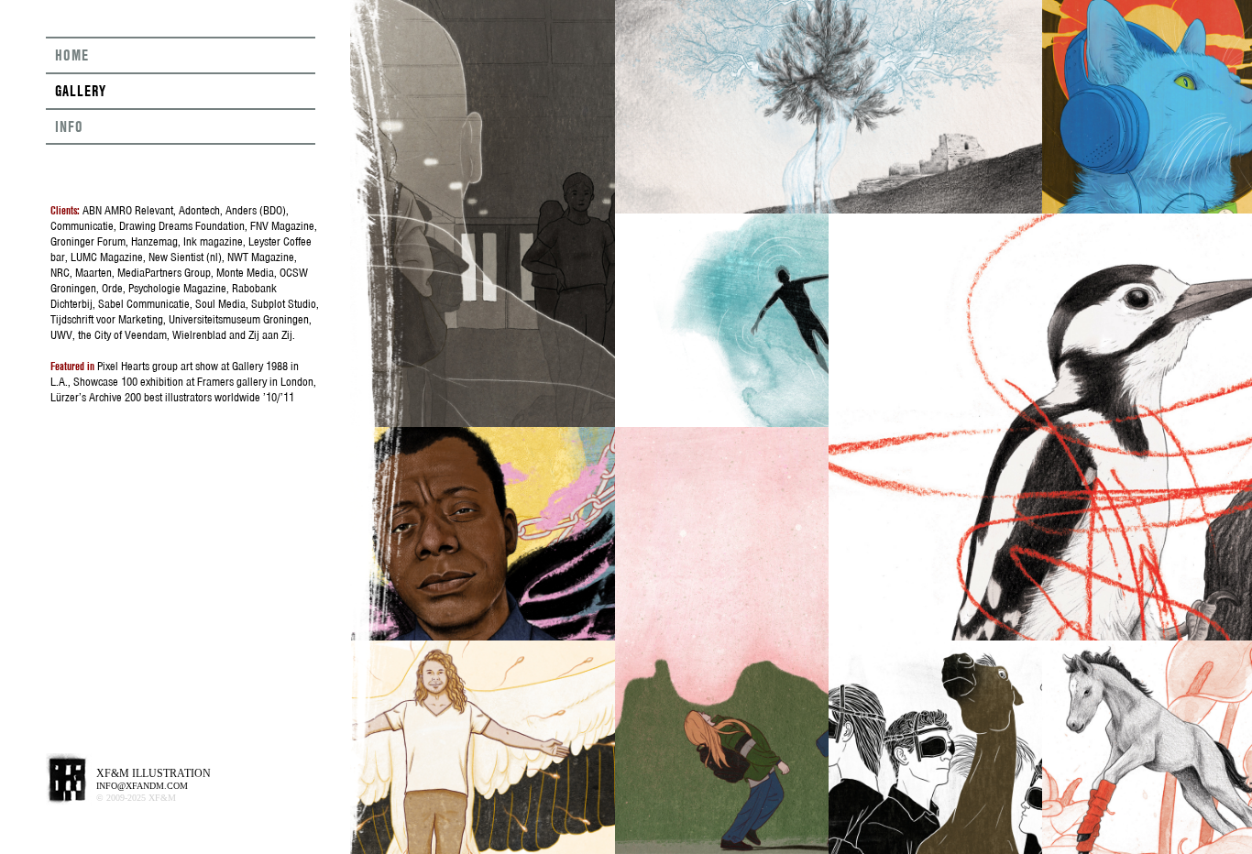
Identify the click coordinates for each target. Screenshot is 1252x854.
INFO (69, 126)
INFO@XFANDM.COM (142, 786)
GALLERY (80, 91)
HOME (72, 55)
